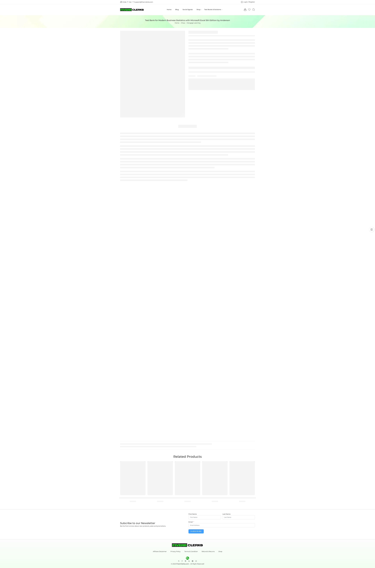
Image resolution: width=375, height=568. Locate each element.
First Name (192, 514)
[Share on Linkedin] (189, 561)
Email (190, 522)
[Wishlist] (142, 464)
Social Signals (188, 9)
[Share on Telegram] (192, 561)
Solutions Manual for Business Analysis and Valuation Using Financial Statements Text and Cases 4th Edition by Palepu (215, 498)
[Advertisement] (187, 195)
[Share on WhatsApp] (196, 561)
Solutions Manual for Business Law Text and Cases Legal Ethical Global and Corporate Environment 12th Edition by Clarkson (133, 498)
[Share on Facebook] (182, 561)
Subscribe (196, 531)
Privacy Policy (175, 551)
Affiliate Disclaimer (160, 551)
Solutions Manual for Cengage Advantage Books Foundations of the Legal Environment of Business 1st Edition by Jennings (187, 498)
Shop (198, 9)
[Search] (253, 9)
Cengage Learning (193, 23)
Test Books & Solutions (212, 9)
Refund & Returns (208, 551)
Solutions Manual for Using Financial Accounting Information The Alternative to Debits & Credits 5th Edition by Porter (160, 498)
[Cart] (245, 9)
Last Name (226, 514)
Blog (177, 9)
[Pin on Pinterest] (185, 561)
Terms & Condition (191, 551)
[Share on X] (178, 561)
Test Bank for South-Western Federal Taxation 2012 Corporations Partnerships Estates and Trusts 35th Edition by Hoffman (242, 498)
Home (169, 9)
